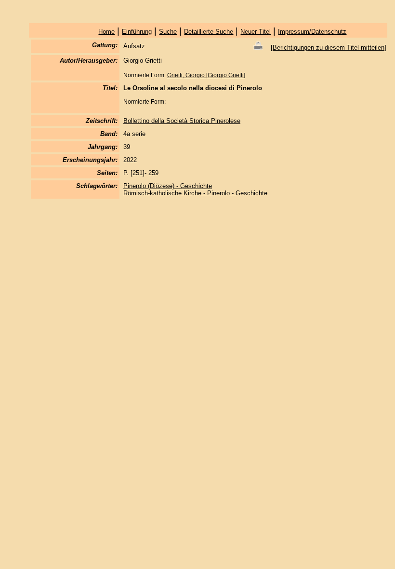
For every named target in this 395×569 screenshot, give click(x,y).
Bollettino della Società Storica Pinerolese (181, 120)
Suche (168, 31)
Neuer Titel (255, 31)
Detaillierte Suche (208, 31)
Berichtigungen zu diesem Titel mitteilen (328, 47)
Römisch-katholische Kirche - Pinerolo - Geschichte (195, 193)
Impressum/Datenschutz (312, 31)
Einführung (137, 31)
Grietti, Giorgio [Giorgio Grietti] (206, 75)
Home (106, 31)
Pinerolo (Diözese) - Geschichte (167, 186)
